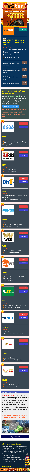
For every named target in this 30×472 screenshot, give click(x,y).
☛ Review (23, 127)
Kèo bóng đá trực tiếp (8, 395)
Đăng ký (24, 62)
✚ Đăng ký (23, 123)
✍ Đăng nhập (23, 29)
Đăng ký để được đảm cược (10, 106)
